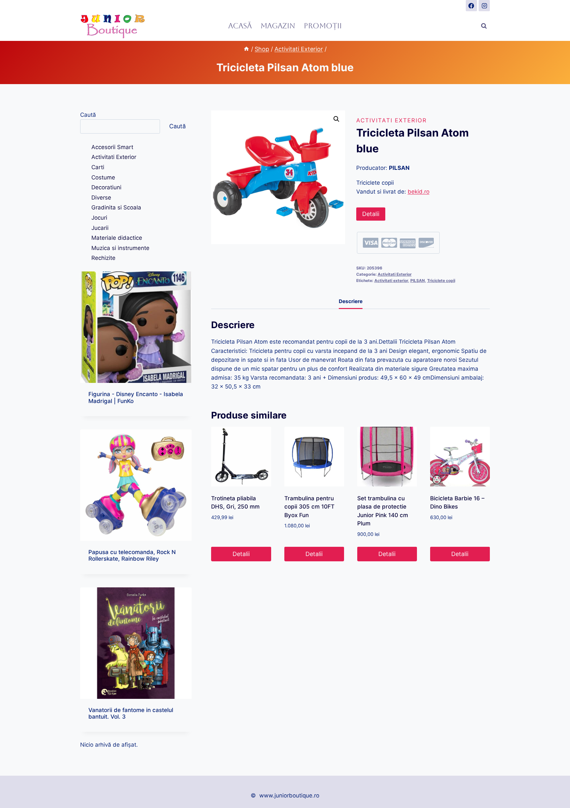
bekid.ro (418, 191)
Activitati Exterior (391, 120)
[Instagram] (484, 5)
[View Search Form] (484, 26)
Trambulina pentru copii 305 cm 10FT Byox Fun (309, 506)
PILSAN (417, 280)
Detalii (370, 213)
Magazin (278, 26)
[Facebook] (471, 5)
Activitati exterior (391, 280)
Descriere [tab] (351, 301)
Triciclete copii (441, 280)
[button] (336, 119)
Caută (88, 114)
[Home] (246, 49)
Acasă (240, 26)
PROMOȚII (323, 26)
